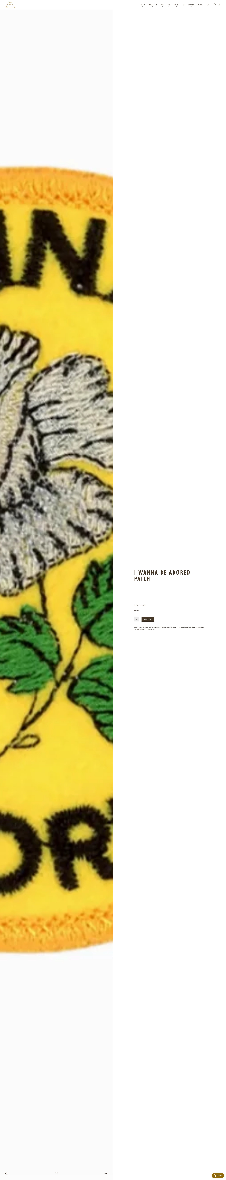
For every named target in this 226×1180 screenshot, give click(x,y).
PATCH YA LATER (140, 605)
